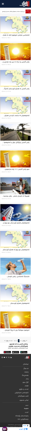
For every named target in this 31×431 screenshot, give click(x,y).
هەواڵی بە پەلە (28, 12)
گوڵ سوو (25, 382)
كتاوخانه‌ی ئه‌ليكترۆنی (21, 392)
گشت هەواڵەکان (23, 396)
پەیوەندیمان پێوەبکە (21, 415)
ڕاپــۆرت (26, 372)
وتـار (27, 378)
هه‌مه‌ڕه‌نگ (25, 375)
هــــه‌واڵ (25, 368)
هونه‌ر (26, 385)
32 (11, 341)
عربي (26, 405)
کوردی (26, 412)
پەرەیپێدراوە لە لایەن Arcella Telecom (15, 425)
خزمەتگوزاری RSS (23, 419)
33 (9, 341)
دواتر (7, 341)
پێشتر (24, 341)
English (26, 409)
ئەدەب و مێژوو (23, 389)
